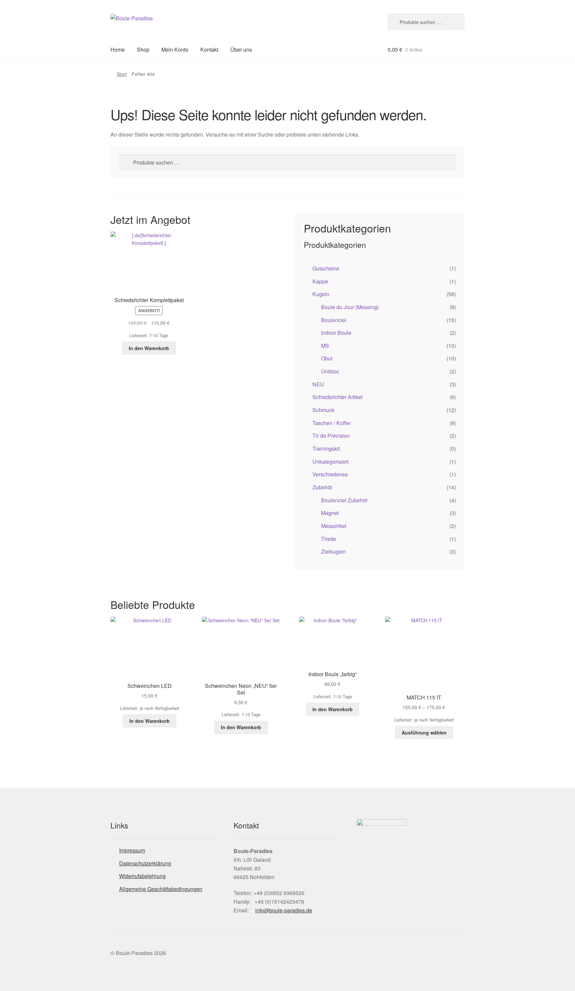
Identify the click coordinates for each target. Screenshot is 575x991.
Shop (143, 49)
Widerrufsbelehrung (142, 876)
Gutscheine (325, 268)
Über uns (241, 49)
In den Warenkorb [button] (149, 348)
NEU (318, 384)
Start (122, 74)
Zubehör (322, 487)
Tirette (328, 539)
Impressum (132, 850)
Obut (326, 358)
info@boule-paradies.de (283, 910)
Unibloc (330, 371)
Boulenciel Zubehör (344, 500)
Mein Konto (174, 49)
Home (117, 49)
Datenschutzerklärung (145, 863)
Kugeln (320, 294)
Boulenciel (333, 320)
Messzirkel (333, 526)
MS (325, 345)
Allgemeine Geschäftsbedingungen (160, 889)
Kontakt (209, 49)
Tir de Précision (331, 435)
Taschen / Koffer (331, 423)
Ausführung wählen (424, 732)
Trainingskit (326, 448)
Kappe (320, 281)
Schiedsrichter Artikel (337, 397)
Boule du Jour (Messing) (350, 307)
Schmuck (323, 410)
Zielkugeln (333, 551)
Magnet (330, 513)
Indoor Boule (336, 332)
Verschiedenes (330, 474)
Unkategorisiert (330, 461)
